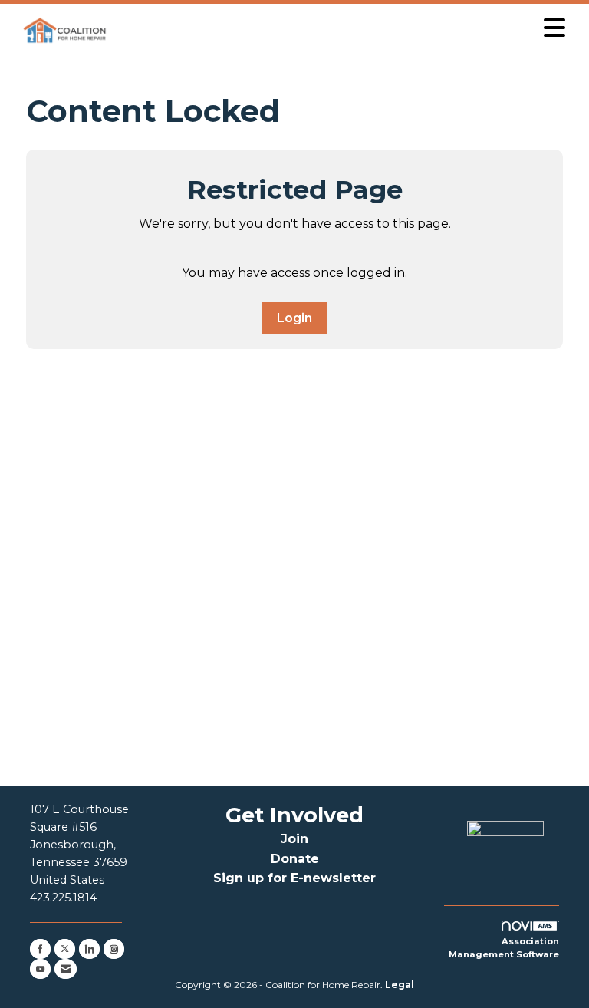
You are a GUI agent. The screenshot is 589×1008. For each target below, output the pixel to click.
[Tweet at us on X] (64, 949)
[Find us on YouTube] (40, 969)
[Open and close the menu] (342, 28)
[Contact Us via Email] (65, 969)
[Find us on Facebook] (40, 949)
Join (294, 839)
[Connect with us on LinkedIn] (89, 949)
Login (294, 318)
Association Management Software (504, 948)
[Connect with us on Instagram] (114, 949)
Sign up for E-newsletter (294, 878)
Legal (399, 984)
